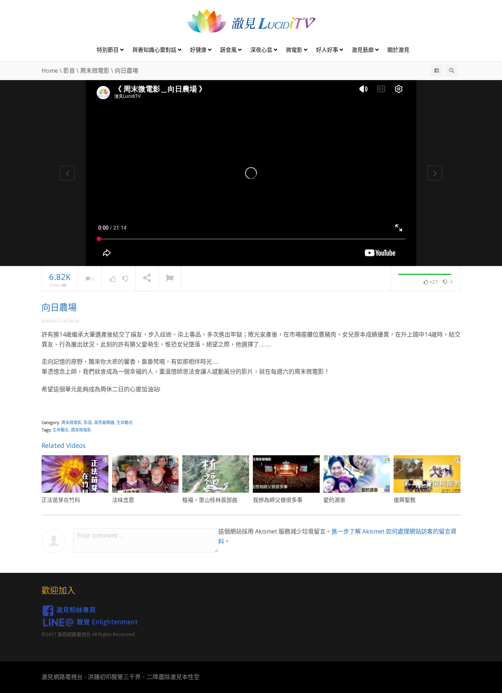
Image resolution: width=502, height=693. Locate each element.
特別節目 (108, 49)
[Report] (169, 279)
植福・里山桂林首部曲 (209, 499)
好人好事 (328, 49)
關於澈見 (398, 49)
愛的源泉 (334, 499)
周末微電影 (95, 71)
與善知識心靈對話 (155, 49)
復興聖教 (405, 499)
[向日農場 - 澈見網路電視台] (251, 21)
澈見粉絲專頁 (76, 609)
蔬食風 (229, 49)
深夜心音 (262, 49)
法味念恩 (123, 499)
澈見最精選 (104, 422)
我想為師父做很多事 (277, 499)
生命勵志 (124, 422)
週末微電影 (81, 429)
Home (50, 71)
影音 (69, 71)
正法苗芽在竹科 (61, 499)
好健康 (199, 49)
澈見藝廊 (363, 49)
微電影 (295, 49)
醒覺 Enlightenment (107, 621)
